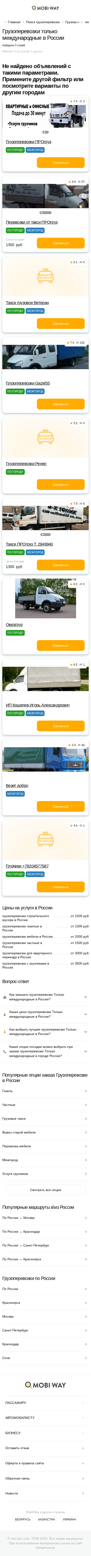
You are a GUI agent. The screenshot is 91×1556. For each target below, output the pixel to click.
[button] (44, 132)
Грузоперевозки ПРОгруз (28, 141)
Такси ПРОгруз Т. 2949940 (29, 544)
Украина (69, 1519)
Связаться (61, 162)
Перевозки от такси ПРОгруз (31, 222)
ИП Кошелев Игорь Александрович (37, 705)
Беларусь (22, 1519)
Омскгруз (14, 624)
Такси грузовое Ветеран (27, 302)
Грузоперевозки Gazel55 (28, 383)
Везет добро (17, 785)
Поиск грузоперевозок (43, 22)
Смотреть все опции (45, 1190)
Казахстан (46, 1519)
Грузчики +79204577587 (27, 866)
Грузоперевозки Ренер (26, 463)
